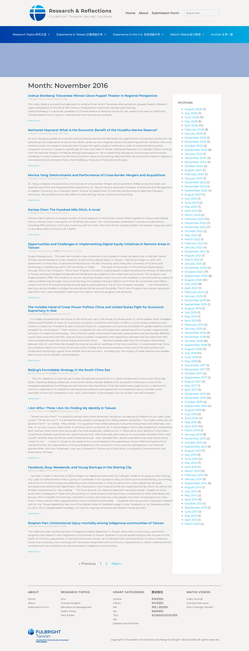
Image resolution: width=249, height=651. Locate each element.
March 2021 (192, 259)
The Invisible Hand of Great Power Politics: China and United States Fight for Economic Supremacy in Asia (96, 309)
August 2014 (193, 487)
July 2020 (191, 284)
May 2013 (191, 515)
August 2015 (193, 450)
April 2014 (191, 499)
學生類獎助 (157, 603)
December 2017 (195, 365)
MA (115, 607)
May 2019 (191, 316)
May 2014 (191, 495)
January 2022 (193, 247)
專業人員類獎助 (160, 607)
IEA (115, 619)
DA (115, 611)
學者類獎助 (157, 599)
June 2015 (191, 458)
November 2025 (195, 141)
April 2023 (191, 210)
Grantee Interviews (197, 603)
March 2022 (192, 239)
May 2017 (191, 385)
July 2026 (191, 113)
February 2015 (194, 475)
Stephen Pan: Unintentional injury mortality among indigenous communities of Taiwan (96, 523)
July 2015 (191, 454)
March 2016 (192, 430)
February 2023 (194, 219)
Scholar (117, 599)
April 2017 (191, 389)
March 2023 (192, 214)
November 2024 (196, 162)
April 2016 (191, 426)
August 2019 (193, 308)
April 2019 (191, 320)
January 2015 (193, 479)
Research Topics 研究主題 (29, 34)
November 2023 (195, 186)
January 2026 (194, 133)
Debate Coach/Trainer (126, 623)
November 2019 (195, 300)
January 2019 (193, 328)
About (143, 13)
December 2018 (195, 332)
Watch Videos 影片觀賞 (185, 34)
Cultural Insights (70, 603)
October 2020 (194, 271)
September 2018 (196, 345)
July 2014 (191, 491)
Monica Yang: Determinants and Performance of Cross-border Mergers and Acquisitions (96, 175)
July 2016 (191, 414)
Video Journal (194, 599)
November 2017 (195, 369)
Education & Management (76, 607)
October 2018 (194, 341)
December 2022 (195, 223)
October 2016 (194, 402)
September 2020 (196, 275)
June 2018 (191, 357)
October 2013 (193, 503)
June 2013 (191, 511)
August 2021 (193, 255)
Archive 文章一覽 (222, 34)
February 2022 (194, 243)
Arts (63, 599)
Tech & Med (67, 615)
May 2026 (191, 121)
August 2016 (193, 410)
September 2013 (196, 507)
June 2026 (192, 117)
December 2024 (196, 158)
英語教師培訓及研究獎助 (165, 615)
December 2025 (195, 137)
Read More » (34, 120)
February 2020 (194, 292)
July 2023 (191, 198)
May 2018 (191, 361)
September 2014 (196, 483)
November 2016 (195, 397)
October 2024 (194, 166)
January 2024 (194, 178)
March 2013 (192, 523)
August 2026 (193, 109)
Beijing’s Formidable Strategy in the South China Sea (69, 370)
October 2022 (194, 231)
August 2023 (193, 194)
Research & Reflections (80, 11)
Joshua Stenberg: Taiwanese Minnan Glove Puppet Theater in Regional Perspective (92, 96)
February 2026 (194, 129)
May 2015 (191, 462)
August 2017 (193, 381)
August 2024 (193, 170)
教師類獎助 (157, 611)
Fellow (117, 603)
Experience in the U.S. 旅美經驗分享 (136, 34)
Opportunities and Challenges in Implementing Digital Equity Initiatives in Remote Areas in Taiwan (99, 246)
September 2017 (196, 377)
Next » (117, 564)
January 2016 (193, 434)
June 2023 (192, 202)
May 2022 (191, 235)
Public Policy (68, 611)
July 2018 (191, 353)
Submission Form (165, 13)
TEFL (116, 615)
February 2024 (194, 174)
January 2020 (194, 296)
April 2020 (191, 288)
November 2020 (196, 267)
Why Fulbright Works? (199, 607)
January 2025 (193, 154)
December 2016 (195, 393)
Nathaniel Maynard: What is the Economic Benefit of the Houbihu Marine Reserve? (92, 130)
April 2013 (191, 519)
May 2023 (191, 206)
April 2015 (191, 467)
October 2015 (193, 442)
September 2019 (196, 304)
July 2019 (191, 312)
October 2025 (194, 145)
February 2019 (194, 324)
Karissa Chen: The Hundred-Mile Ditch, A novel (64, 210)
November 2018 (195, 336)
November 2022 (195, 227)
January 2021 (193, 263)
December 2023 (195, 182)
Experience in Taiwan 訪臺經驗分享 (80, 34)
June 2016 (191, 418)
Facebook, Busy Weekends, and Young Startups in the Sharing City (80, 467)
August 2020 (193, 280)
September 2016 (196, 406)
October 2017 (193, 373)
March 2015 (192, 471)
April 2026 (191, 125)
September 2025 (196, 149)
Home (130, 13)
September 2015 (196, 446)
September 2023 (196, 190)
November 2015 (195, 438)
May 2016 (191, 422)
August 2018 (193, 349)
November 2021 (195, 251)
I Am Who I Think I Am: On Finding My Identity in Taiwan (72, 408)
